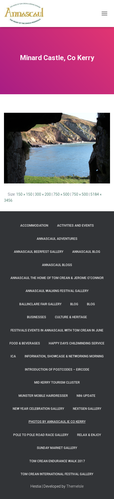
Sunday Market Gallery (57, 448)
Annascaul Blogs (57, 265)
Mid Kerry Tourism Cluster (57, 382)
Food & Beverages (25, 343)
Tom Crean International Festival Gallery (57, 474)
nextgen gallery (87, 409)
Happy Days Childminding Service (76, 343)
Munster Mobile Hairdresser (43, 396)
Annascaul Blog (86, 252)
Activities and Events (75, 225)
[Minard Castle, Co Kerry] (57, 148)
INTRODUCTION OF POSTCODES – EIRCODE (57, 369)
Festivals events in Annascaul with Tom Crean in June (57, 330)
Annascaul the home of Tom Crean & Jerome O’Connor (57, 278)
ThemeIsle (75, 486)
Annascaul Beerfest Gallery (38, 252)
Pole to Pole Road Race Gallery (40, 435)
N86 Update (86, 396)
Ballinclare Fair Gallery (40, 304)
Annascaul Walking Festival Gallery (57, 291)
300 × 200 (43, 194)
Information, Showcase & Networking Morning (64, 356)
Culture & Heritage (71, 317)
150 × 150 (24, 194)
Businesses (36, 317)
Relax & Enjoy (89, 435)
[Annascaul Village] (26, 13)
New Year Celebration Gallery (38, 409)
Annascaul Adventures (57, 239)
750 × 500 (61, 194)
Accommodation (34, 225)
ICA (13, 356)
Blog (74, 304)
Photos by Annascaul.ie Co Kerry (57, 422)
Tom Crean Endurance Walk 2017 (57, 461)
